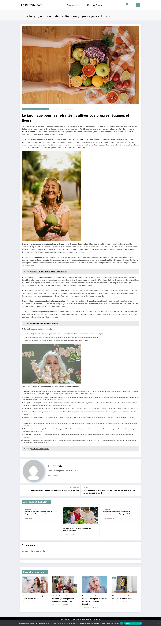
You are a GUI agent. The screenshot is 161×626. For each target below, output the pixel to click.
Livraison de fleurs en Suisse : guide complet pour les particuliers (77, 529)
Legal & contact (65, 620)
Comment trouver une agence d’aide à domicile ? (34, 597)
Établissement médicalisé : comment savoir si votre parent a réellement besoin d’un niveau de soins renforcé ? (39, 513)
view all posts (53, 475)
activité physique (76, 139)
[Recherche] (129, 5)
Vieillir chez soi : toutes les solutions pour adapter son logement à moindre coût (63, 598)
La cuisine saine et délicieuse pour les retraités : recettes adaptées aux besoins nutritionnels (108, 491)
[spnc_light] (133, 5)
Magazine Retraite (94, 5)
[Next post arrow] (138, 490)
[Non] (159, 623)
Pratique (39, 109)
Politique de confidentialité (82, 620)
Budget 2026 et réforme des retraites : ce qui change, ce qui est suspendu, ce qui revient (117, 513)
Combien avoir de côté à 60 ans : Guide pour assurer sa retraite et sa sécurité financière (94, 600)
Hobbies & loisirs (28, 109)
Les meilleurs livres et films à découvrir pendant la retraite (55, 490)
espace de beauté (28, 131)
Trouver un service (74, 5)
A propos (97, 620)
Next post (85, 487)
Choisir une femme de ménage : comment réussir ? (123, 597)
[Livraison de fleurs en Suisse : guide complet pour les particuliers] (80, 515)
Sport (46, 109)
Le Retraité (57, 109)
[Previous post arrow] (22, 490)
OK (121, 623)
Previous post (74, 487)
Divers (24, 578)
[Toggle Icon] (138, 5)
